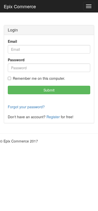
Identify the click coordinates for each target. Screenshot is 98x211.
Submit (49, 90)
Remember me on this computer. (39, 78)
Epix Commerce (20, 6)
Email (12, 41)
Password (16, 59)
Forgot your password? (26, 106)
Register (53, 116)
